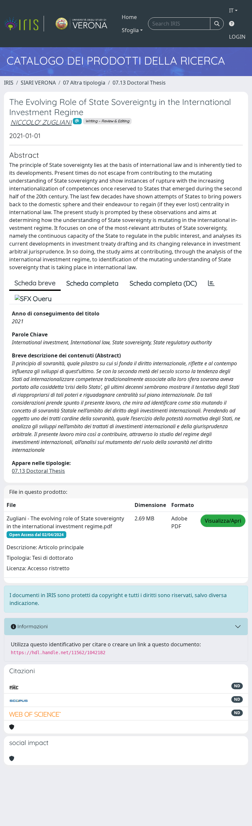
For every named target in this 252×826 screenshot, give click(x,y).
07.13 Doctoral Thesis (139, 82)
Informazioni (32, 626)
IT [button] (231, 10)
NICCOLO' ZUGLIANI (41, 122)
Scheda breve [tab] (34, 283)
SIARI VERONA (38, 82)
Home (129, 17)
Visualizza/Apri (223, 520)
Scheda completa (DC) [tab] (163, 283)
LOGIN (237, 36)
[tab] (211, 283)
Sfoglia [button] (130, 30)
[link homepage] (24, 23)
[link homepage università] (81, 23)
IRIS (8, 82)
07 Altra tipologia (84, 82)
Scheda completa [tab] (92, 283)
